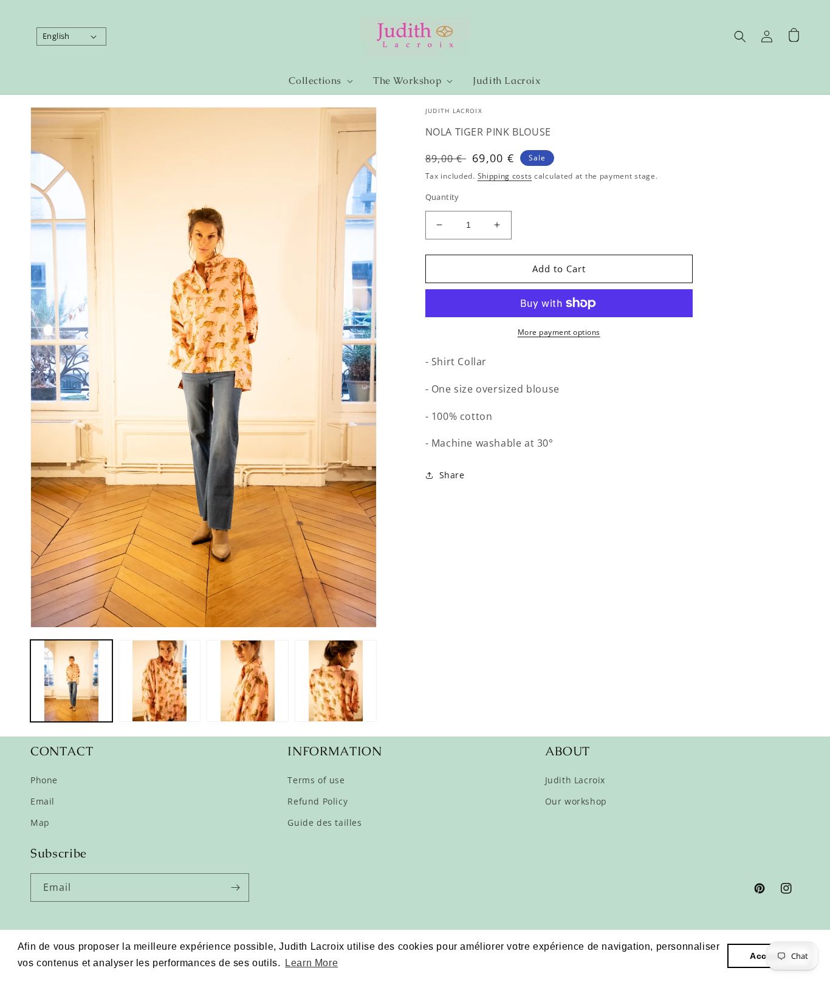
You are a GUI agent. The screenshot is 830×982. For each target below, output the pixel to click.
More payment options (559, 332)
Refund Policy (317, 801)
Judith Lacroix (575, 780)
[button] (315, 81)
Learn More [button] (311, 963)
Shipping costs (505, 176)
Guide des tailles (324, 822)
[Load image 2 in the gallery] (159, 681)
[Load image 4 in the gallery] (336, 681)
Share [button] (452, 475)
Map (40, 822)
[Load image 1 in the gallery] (71, 681)
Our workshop (576, 801)
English (56, 35)
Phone (44, 780)
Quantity (442, 196)
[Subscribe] (235, 887)
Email (42, 801)
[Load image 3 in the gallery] (248, 681)
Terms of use (316, 780)
